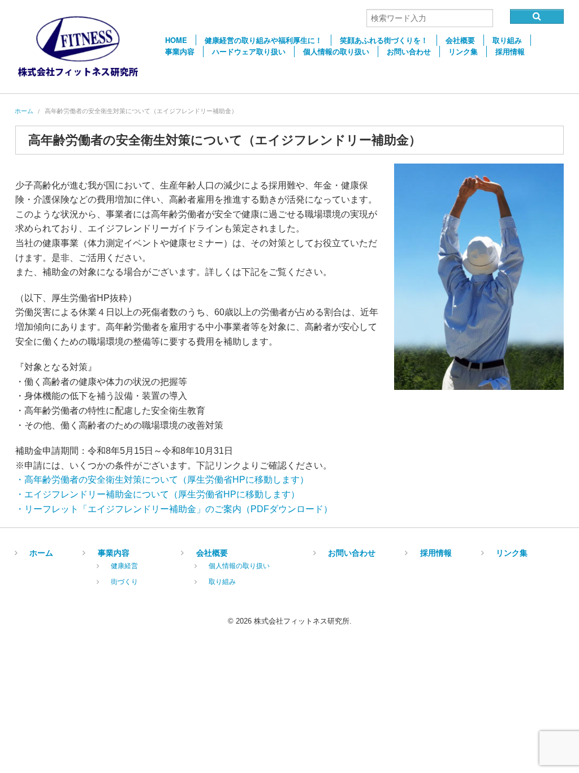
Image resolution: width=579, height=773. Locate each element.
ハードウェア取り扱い (249, 51)
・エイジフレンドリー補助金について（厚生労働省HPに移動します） (157, 494)
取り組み (507, 40)
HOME (176, 40)
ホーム (24, 111)
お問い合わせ (409, 51)
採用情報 (510, 51)
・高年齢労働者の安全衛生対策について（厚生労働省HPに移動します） (162, 479)
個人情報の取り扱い (336, 51)
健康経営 (124, 565)
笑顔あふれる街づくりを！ (384, 40)
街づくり (124, 581)
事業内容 (180, 51)
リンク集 (463, 51)
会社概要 (460, 40)
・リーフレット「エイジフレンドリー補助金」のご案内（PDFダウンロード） (173, 509)
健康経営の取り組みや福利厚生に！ (263, 40)
